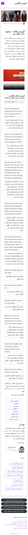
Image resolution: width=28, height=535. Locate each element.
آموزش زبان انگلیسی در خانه (16, 463)
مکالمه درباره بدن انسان (17, 484)
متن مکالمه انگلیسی (18, 481)
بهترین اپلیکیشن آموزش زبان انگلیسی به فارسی (14, 476)
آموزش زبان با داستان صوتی (21, 521)
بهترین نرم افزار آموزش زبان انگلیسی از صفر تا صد (16, 524)
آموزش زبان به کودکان (22, 526)
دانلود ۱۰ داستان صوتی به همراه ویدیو (19, 522)
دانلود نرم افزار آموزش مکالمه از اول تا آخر (14, 507)
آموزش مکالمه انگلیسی (8, 23)
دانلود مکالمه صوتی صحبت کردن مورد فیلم (14, 416)
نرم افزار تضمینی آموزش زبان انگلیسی (14, 488)
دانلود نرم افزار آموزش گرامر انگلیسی (14, 500)
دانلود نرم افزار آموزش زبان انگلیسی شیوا (14, 511)
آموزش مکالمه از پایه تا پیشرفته (20, 528)
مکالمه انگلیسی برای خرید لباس (16, 388)
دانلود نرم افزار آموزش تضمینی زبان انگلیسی (14, 503)
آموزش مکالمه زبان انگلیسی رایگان (15, 471)
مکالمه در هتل (14, 401)
